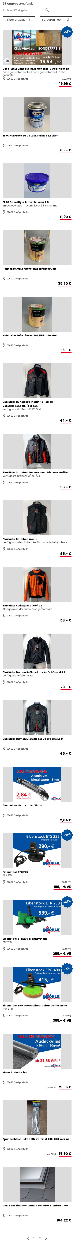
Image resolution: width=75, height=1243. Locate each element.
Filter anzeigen (17, 20)
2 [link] (40, 1238)
